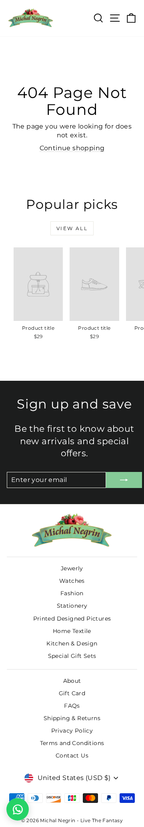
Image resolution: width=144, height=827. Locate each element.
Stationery (72, 605)
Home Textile (72, 631)
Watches (72, 580)
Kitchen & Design (71, 643)
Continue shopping (72, 148)
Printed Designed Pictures (72, 618)
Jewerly (72, 568)
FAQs (72, 705)
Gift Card (72, 693)
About (72, 680)
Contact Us (72, 755)
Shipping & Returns (72, 718)
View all (72, 228)
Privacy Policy (72, 730)
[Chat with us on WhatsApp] (17, 809)
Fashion (72, 593)
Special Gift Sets (72, 656)
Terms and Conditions (72, 743)
